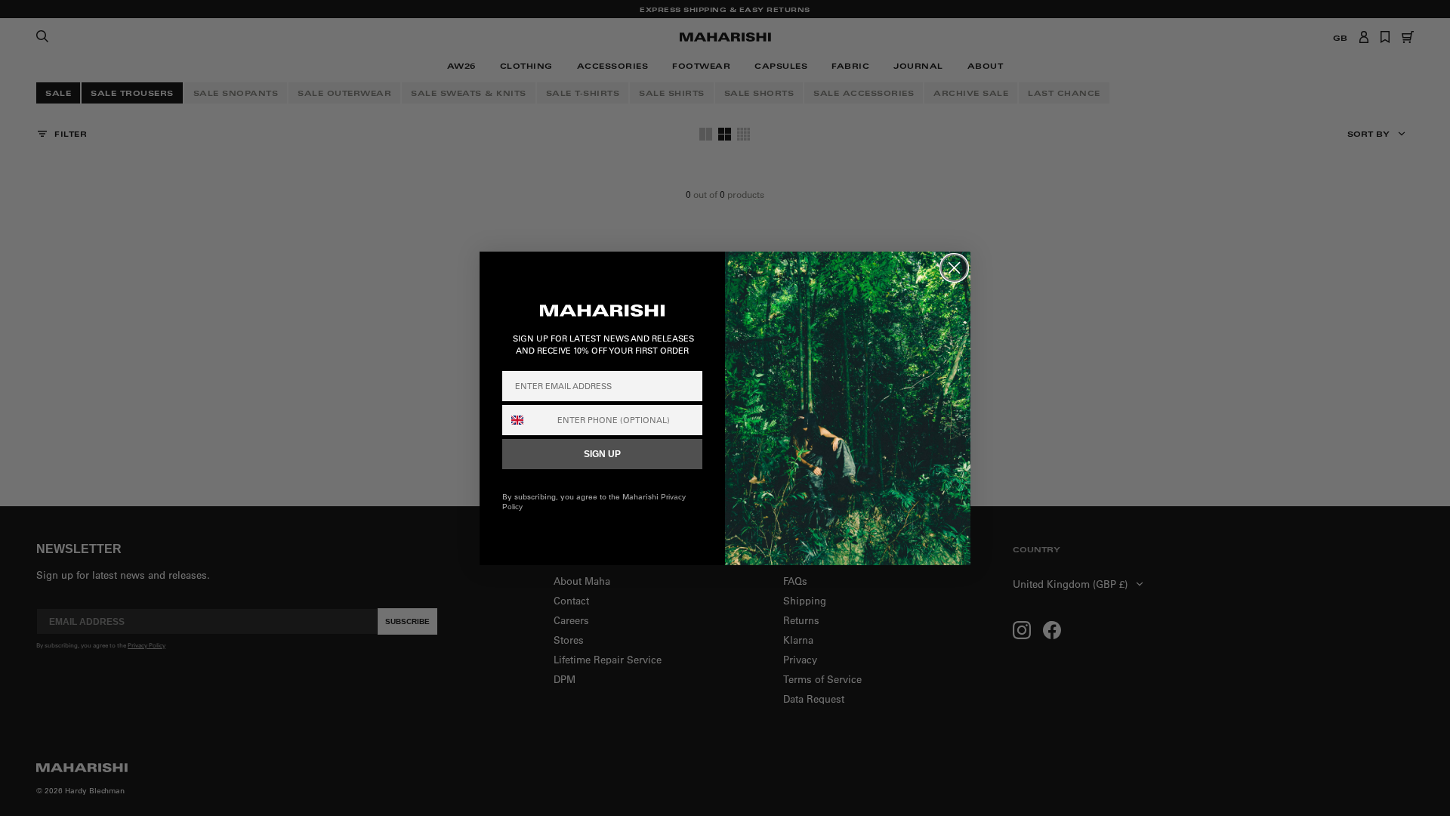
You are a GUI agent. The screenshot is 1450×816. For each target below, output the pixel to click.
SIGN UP (602, 454)
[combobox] (526, 420)
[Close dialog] (954, 268)
